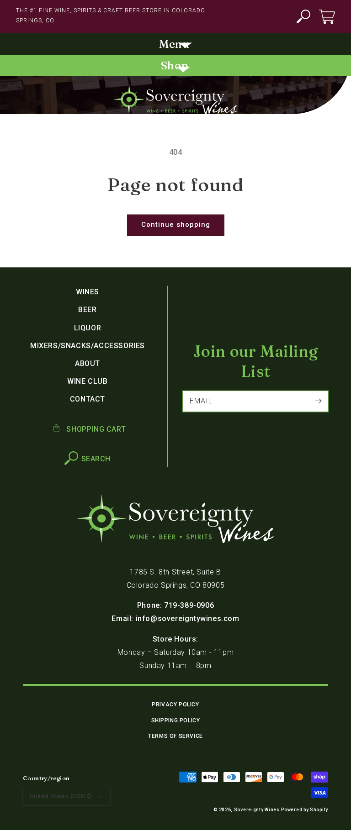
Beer (87, 309)
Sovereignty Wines (257, 809)
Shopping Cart (95, 429)
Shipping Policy (175, 720)
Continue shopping (175, 224)
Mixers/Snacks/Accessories (87, 345)
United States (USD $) (61, 796)
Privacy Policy (175, 704)
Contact (87, 399)
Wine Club (87, 381)
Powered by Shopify (304, 809)
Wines (87, 291)
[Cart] (327, 17)
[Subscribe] (318, 401)
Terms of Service (175, 736)
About (87, 363)
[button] (303, 17)
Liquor (87, 328)
